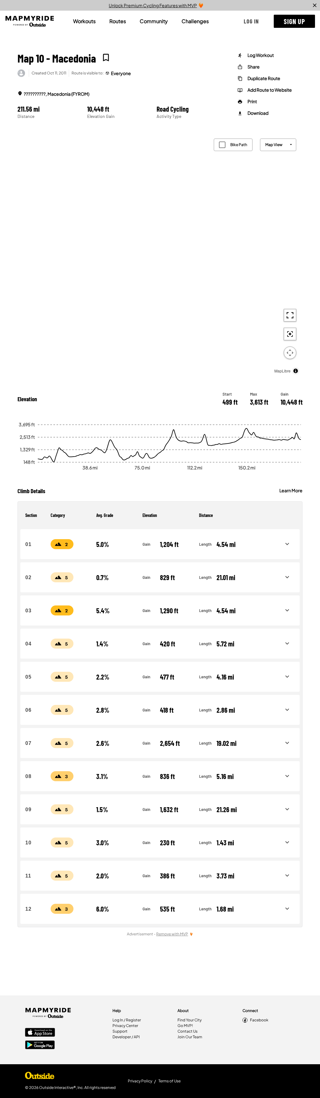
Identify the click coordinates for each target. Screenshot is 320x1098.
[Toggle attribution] (295, 371)
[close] (315, 5)
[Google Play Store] (40, 1045)
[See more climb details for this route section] (287, 544)
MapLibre (282, 370)
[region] (160, 255)
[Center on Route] (290, 334)
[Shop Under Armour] (39, 1077)
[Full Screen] (290, 315)
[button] (251, 21)
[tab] (84, 21)
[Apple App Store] (40, 1033)
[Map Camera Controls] (290, 353)
